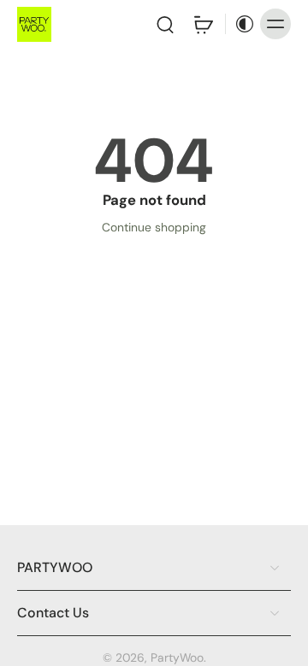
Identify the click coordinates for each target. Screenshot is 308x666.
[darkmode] (240, 24)
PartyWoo (177, 657)
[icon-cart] (203, 24)
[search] (165, 24)
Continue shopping (154, 227)
